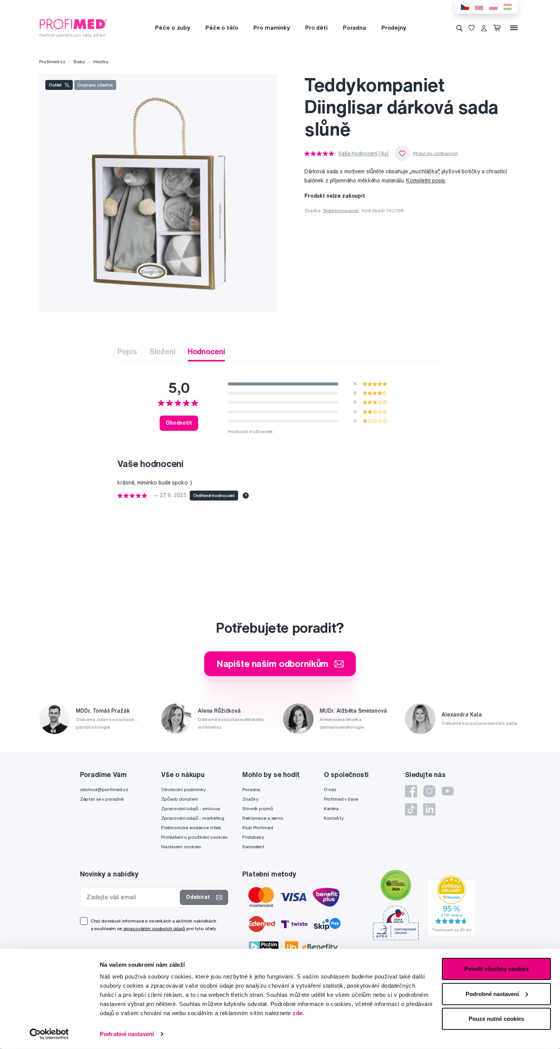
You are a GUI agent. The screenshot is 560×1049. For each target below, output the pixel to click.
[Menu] (514, 27)
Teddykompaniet (341, 210)
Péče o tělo (221, 27)
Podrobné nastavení (127, 1034)
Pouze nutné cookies (496, 1018)
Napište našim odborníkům (272, 663)
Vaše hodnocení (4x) (363, 153)
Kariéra (331, 808)
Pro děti (316, 27)
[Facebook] (411, 791)
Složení (162, 351)
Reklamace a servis (262, 818)
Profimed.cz (52, 61)
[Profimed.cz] (73, 27)
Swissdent (253, 846)
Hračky (100, 61)
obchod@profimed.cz (104, 789)
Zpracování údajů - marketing (192, 818)
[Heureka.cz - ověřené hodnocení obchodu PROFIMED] (451, 905)
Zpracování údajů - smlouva (190, 808)
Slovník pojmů (257, 808)
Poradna (354, 27)
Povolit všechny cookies (496, 969)
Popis (127, 351)
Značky (250, 798)
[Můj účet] (483, 28)
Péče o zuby (172, 27)
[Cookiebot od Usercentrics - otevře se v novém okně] (49, 1034)
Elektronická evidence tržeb (191, 827)
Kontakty (334, 818)
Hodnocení (206, 351)
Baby (79, 61)
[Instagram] (429, 791)
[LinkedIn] (429, 809)
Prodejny (393, 27)
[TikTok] (411, 809)
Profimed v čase (341, 798)
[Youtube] (448, 791)
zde (298, 1013)
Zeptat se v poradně (101, 798)
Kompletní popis (425, 180)
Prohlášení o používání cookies (194, 837)
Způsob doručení (179, 798)
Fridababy (253, 837)
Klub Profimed (257, 827)
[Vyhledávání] (459, 28)
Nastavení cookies (181, 846)
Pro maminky (271, 27)
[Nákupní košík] (498, 27)
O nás (330, 789)
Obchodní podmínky (183, 789)
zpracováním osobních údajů (154, 928)
